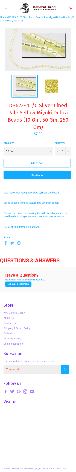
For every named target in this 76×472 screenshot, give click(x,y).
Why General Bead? (14, 312)
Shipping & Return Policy (17, 328)
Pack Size (9, 143)
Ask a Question (20, 284)
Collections (10, 333)
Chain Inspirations (14, 343)
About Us (9, 317)
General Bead (17, 469)
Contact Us (10, 323)
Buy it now (37, 175)
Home (3, 17)
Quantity (60, 143)
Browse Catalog (12, 338)
